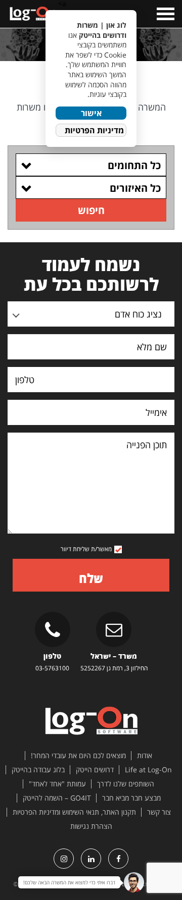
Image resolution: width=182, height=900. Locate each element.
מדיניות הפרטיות (94, 130)
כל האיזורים (135, 188)
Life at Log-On (148, 769)
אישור (91, 113)
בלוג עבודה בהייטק (38, 769)
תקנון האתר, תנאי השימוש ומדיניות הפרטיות (74, 812)
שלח (91, 578)
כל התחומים (134, 165)
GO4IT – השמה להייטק (57, 798)
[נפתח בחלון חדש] (118, 859)
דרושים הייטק (95, 769)
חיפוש (91, 210)
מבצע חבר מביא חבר (131, 798)
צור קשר (159, 812)
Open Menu (164, 14)
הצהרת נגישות (91, 826)
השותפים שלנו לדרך (125, 783)
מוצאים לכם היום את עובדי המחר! (78, 755)
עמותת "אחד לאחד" (57, 783)
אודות (144, 755)
